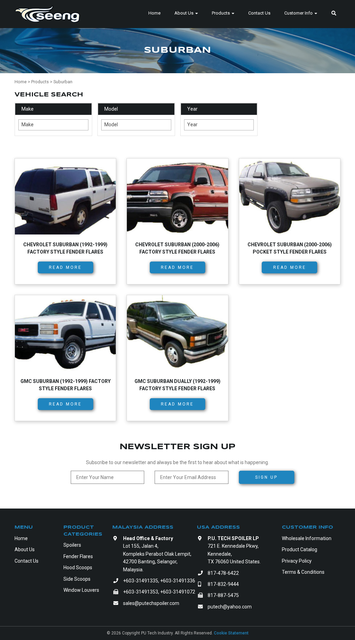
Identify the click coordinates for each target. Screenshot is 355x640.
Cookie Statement (231, 633)
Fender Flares (78, 556)
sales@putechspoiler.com (151, 603)
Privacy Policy (297, 561)
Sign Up (266, 477)
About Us (184, 13)
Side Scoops (76, 579)
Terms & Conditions (303, 572)
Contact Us (259, 13)
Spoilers (72, 545)
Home (154, 13)
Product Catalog (299, 549)
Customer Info (299, 13)
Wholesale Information (306, 538)
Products (221, 13)
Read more (65, 267)
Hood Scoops (77, 567)
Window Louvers (81, 590)
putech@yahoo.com (230, 606)
